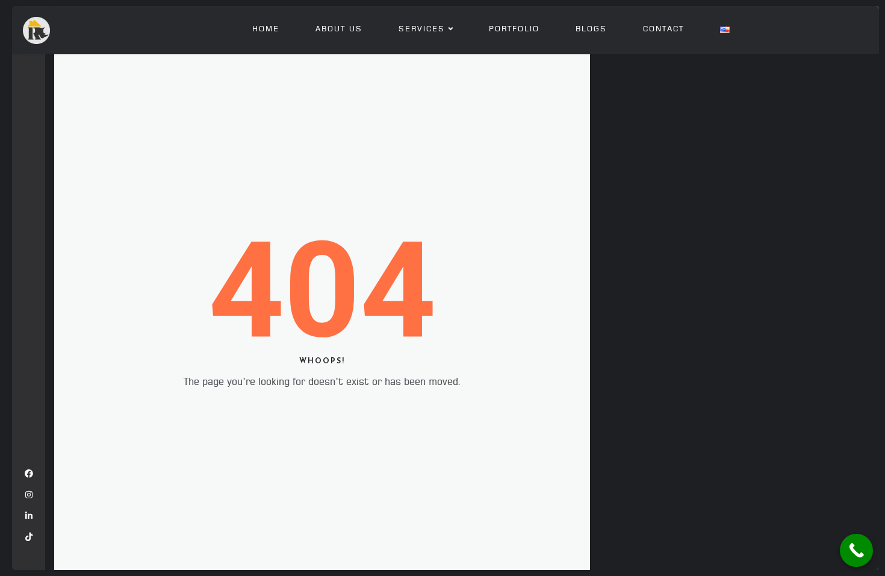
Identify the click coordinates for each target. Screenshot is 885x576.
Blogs (591, 29)
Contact (663, 29)
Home (265, 29)
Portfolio (514, 29)
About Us (338, 29)
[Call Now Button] (856, 550)
